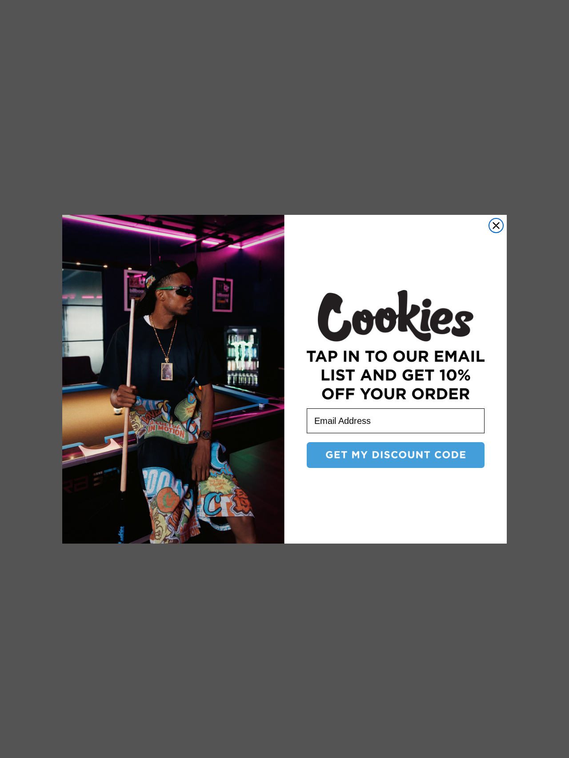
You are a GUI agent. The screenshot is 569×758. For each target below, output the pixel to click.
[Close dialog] (496, 225)
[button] (396, 455)
